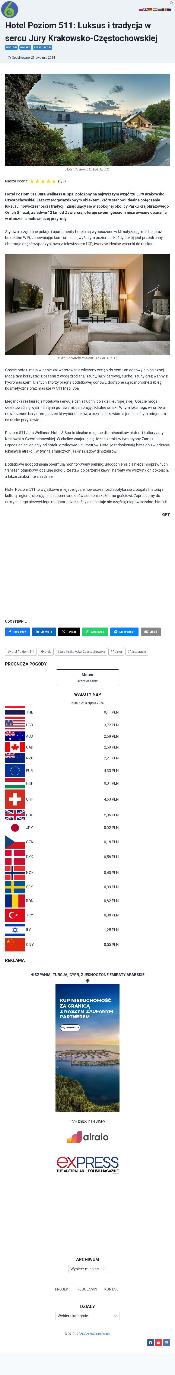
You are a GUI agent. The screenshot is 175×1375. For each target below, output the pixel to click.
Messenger (127, 631)
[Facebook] (150, 1342)
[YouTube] (158, 1342)
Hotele (45, 652)
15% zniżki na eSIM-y (87, 1121)
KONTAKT (112, 1289)
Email (153, 631)
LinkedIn (46, 631)
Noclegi (11, 47)
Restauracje (42, 47)
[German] (150, 9)
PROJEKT (62, 1289)
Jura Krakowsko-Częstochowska (81, 652)
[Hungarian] (155, 9)
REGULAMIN (87, 1289)
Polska (25, 47)
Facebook (19, 631)
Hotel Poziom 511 (21, 652)
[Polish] (141, 9)
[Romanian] (164, 9)
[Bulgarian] (160, 9)
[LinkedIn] (166, 1342)
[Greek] (169, 9)
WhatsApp (97, 631)
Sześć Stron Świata (97, 1334)
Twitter (71, 631)
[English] (145, 9)
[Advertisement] (87, 1211)
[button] (172, 4)
